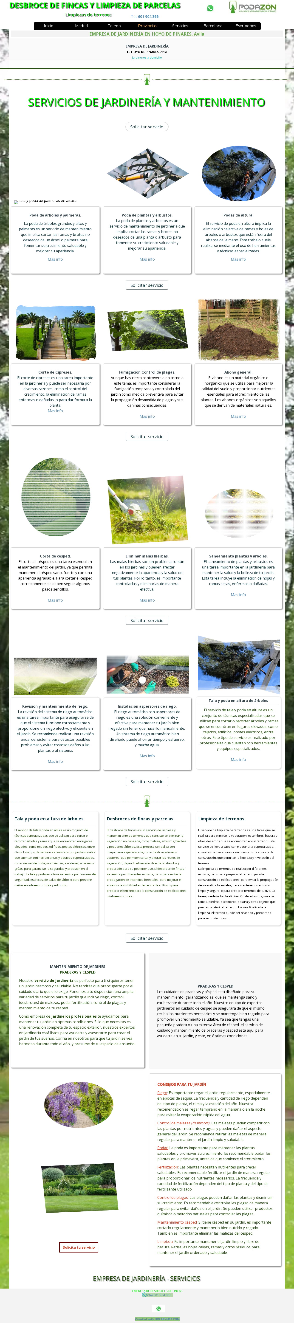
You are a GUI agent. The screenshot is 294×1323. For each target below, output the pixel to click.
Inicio (48, 26)
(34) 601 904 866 (160, 1295)
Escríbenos (246, 26)
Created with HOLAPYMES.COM (157, 1319)
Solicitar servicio (146, 126)
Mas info (147, 259)
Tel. (144, 16)
